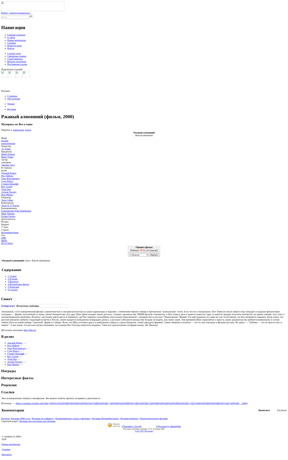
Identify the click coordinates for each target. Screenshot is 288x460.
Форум (10, 48)
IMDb (4, 240)
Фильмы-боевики (129, 418)
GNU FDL (140, 431)
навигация (18, 130)
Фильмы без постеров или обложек (37, 421)
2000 (3, 238)
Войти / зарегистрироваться (15, 13)
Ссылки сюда (14, 53)
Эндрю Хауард (8, 192)
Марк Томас (7, 157)
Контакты (7, 454)
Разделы (5, 418)
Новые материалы (16, 40)
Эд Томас (6, 149)
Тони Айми (7, 200)
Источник (149, 431)
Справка (11, 43)
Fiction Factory (8, 216)
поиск (28, 130)
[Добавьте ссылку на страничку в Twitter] (19, 76)
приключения (8, 143)
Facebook (281, 410)
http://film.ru (29, 330)
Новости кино (14, 45)
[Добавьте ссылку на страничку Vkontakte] (11, 76)
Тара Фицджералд (10, 178)
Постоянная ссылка (17, 64)
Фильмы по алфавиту (43, 418)
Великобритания (9, 232)
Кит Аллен (6, 186)
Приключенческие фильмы (154, 418)
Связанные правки (16, 56)
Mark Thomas (8, 213)
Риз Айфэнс (7, 176)
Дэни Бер (6, 189)
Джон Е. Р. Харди (10, 205)
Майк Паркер (8, 154)
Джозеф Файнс (8, 173)
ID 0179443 (7, 243)
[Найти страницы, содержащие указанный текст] (31, 16)
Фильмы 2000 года (20, 418)
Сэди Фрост (7, 181)
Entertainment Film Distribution (16, 211)
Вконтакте (264, 410)
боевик (4, 140)
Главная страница (16, 35)
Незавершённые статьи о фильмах (72, 418)
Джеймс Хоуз (8, 165)
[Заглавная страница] (32, 10)
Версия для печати (16, 61)
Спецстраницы (15, 59)
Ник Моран (7, 194)
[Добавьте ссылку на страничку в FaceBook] (4, 76)
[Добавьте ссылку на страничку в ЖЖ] (26, 76)
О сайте (11, 37)
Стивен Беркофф (9, 184)
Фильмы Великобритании (105, 418)
